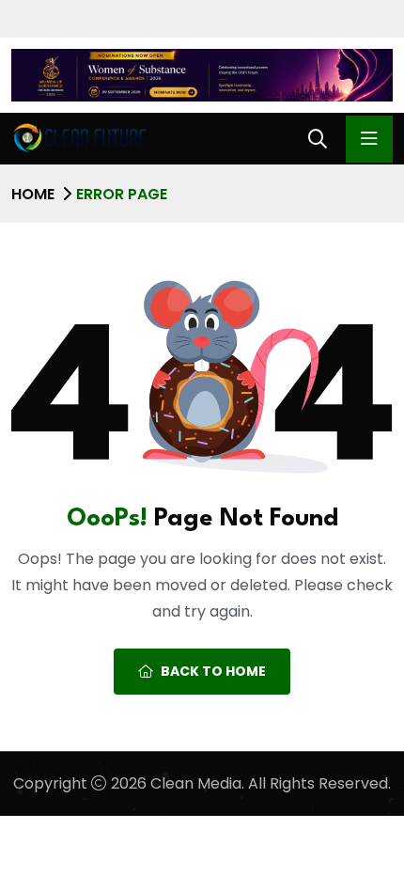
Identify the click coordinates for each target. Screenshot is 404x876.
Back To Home (213, 671)
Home (32, 194)
